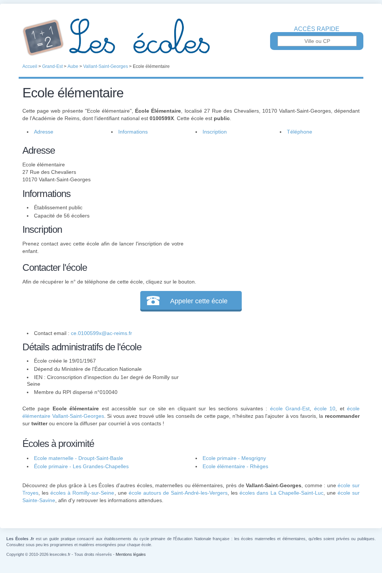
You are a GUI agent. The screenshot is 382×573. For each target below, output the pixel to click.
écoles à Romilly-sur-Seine (82, 493)
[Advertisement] (271, 195)
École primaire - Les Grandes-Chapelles (81, 466)
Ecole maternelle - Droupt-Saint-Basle (78, 458)
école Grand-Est (290, 408)
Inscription (215, 132)
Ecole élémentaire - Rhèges (235, 466)
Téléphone (299, 132)
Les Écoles (191, 37)
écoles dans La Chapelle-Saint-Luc (281, 493)
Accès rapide (316, 29)
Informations (133, 132)
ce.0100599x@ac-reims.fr (101, 333)
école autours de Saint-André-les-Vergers (178, 493)
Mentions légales (131, 554)
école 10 (324, 408)
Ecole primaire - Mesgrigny (234, 458)
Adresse (43, 132)
